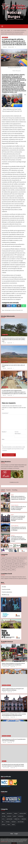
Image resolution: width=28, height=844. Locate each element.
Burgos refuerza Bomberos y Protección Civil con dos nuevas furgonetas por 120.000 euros (18, 498)
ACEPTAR (14, 843)
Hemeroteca (17, 563)
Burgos (12, 514)
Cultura (3, 560)
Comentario (5, 413)
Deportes (16, 505)
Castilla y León (5, 37)
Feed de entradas (6, 589)
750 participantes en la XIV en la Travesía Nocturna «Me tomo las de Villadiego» (18, 529)
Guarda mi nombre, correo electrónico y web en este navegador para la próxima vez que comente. (13, 448)
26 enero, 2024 (11, 47)
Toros (8, 569)
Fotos (3, 563)
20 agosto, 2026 (9, 342)
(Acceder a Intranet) (5, 786)
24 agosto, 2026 (9, 691)
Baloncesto (9, 558)
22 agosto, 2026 (12, 767)
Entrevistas (20, 560)
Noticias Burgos (14, 14)
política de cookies (4, 841)
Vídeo (11, 833)
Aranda (3, 558)
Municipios (24, 563)
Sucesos (3, 569)
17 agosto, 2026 (9, 395)
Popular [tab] (8, 490)
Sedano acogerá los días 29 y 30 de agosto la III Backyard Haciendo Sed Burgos (18, 508)
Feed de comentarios (7, 592)
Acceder (4, 586)
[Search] (26, 26)
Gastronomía (9, 563)
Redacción (5, 47)
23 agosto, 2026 (9, 742)
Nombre (4, 431)
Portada (8, 566)
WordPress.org (5, 594)
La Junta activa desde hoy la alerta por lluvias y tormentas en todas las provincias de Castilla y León (13, 339)
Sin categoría (21, 566)
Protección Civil (19, 310)
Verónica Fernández (6, 666)
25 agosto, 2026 (12, 666)
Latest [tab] (3, 490)
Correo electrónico (18, 432)
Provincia (12, 505)
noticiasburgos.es (8, 310)
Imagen (16, 833)
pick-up (13, 310)
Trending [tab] (14, 490)
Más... (3, 566)
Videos (13, 569)
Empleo (14, 560)
